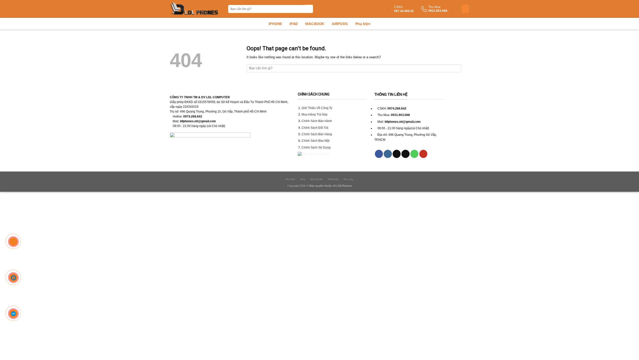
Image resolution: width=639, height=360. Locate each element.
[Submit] (309, 9)
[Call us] (414, 154)
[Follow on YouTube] (423, 154)
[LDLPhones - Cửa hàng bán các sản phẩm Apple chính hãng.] (194, 9)
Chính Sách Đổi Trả (315, 128)
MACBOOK (314, 24)
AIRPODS (340, 24)
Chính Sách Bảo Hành (317, 121)
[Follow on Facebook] (379, 154)
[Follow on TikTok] (397, 154)
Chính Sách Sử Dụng (316, 147)
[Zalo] (13, 313)
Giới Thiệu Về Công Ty (317, 108)
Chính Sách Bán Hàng (317, 134)
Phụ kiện (362, 24)
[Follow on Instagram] (388, 154)
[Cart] (465, 9)
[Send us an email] (405, 154)
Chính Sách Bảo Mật (315, 140)
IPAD (294, 24)
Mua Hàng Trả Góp (314, 114)
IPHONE (275, 24)
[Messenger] (13, 277)
